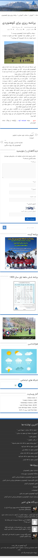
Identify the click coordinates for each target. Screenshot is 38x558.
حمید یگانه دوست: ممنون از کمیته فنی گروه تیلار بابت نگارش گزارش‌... (16, 535)
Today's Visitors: (28, 400)
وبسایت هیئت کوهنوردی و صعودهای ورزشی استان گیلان (21, 497)
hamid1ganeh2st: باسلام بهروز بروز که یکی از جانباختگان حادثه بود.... (17, 508)
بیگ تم (23, 552)
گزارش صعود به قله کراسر (30, 459)
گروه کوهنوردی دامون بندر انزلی (28, 493)
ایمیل (34, 189)
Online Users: (31, 398)
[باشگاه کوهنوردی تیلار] (19, 5)
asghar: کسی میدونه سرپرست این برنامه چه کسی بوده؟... (18, 521)
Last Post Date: (32, 410)
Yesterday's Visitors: (27, 403)
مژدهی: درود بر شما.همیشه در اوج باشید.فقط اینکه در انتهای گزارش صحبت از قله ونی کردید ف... (17, 529)
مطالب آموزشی (22, 15)
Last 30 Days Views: (26, 405)
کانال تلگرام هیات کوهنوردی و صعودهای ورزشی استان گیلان (20, 480)
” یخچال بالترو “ (33, 436)
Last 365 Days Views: (25, 407)
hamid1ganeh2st (29, 27)
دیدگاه (33, 162)
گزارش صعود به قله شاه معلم (29, 453)
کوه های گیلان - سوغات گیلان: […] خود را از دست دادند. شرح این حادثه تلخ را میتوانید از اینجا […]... (20, 516)
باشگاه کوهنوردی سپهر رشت (29, 473)
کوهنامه (35, 487)
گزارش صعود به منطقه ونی (30, 450)
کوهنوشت (35, 490)
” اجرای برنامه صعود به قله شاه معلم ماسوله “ (24, 443)
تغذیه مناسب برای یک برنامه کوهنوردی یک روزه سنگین (13, 143)
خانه (36, 15)
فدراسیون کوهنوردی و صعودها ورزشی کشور (25, 477)
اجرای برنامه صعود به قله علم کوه (28, 456)
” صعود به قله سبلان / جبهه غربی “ (27, 430)
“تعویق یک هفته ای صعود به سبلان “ (27, 433)
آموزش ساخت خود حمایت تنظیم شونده (23, 135)
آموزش (31, 15)
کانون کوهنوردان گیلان (31, 483)
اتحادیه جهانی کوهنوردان (30, 470)
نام (34, 182)
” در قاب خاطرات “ (26, 337)
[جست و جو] (4, 227)
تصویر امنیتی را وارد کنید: (28, 211)
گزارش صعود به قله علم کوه (29, 446)
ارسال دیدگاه (19, 29)
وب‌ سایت (33, 196)
